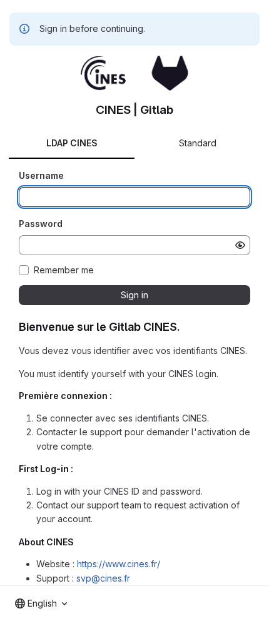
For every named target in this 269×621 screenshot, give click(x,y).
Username (41, 175)
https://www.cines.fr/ (118, 563)
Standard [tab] (197, 143)
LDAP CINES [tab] (72, 143)
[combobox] (41, 603)
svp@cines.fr (103, 578)
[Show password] (240, 245)
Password (41, 223)
